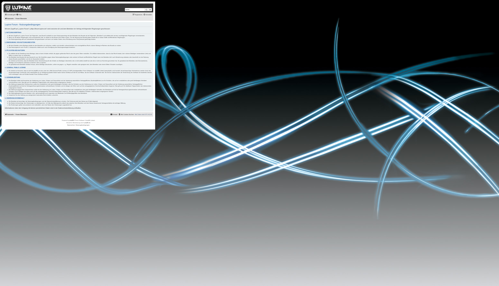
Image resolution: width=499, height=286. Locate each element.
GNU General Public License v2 (59, 70)
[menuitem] (18, 14)
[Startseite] (18, 8)
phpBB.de (87, 122)
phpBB (71, 120)
